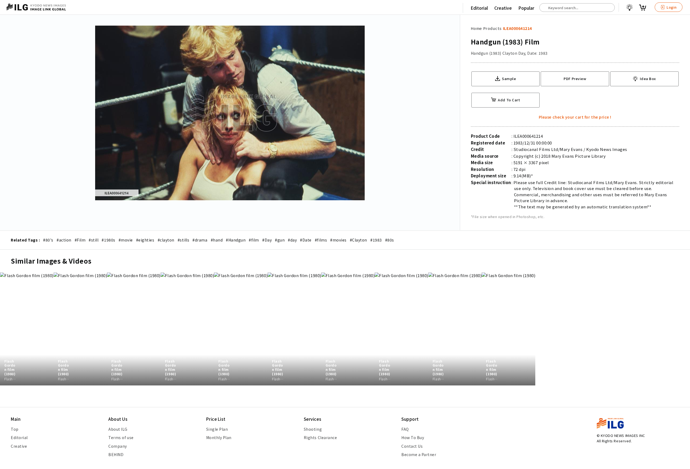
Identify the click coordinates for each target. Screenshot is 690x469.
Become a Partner (418, 454)
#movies (338, 240)
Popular (526, 8)
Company (117, 446)
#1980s (108, 240)
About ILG (117, 429)
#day (292, 240)
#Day (267, 240)
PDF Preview (575, 78)
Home (476, 28)
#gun (280, 240)
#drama (199, 240)
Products (492, 28)
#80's (48, 240)
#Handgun (236, 240)
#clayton (166, 240)
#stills (183, 240)
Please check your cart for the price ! (575, 117)
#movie (126, 240)
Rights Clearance (320, 437)
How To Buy (412, 437)
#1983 (376, 240)
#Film (80, 240)
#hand (217, 240)
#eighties (145, 240)
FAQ (405, 429)
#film (254, 240)
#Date (306, 240)
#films (321, 240)
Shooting (313, 429)
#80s (389, 240)
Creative (503, 8)
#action (64, 240)
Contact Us (412, 446)
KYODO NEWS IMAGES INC (623, 435)
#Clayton (358, 240)
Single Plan (217, 429)
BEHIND (115, 454)
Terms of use (120, 437)
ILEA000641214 (517, 28)
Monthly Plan (219, 437)
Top (15, 429)
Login (671, 7)
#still (93, 240)
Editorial (479, 8)
